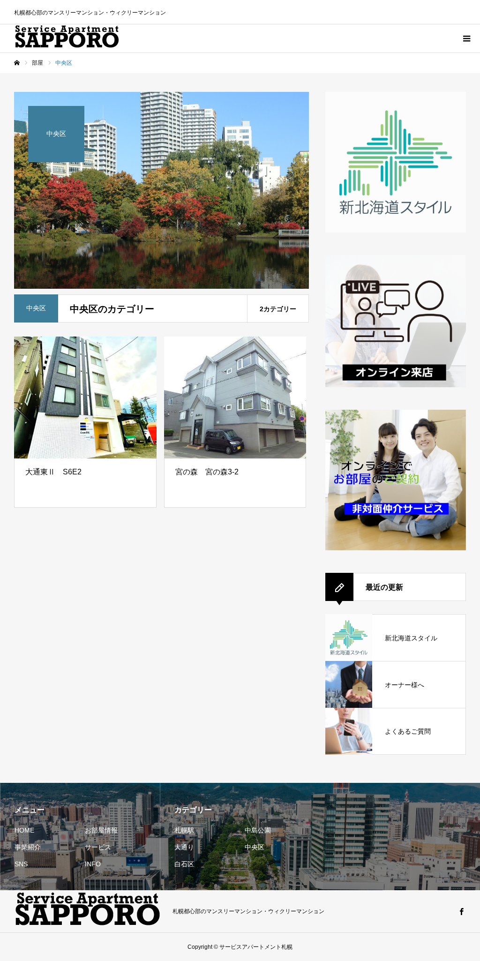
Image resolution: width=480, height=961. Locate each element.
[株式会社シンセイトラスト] (67, 38)
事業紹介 (28, 847)
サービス (98, 847)
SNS (21, 864)
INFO (93, 864)
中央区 (254, 847)
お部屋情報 (101, 830)
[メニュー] (466, 38)
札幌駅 (184, 830)
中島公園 (258, 830)
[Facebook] (461, 911)
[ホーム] (17, 63)
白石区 (184, 864)
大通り (184, 847)
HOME (24, 830)
